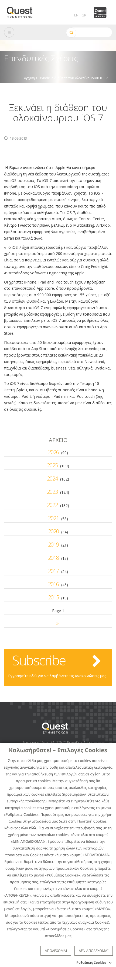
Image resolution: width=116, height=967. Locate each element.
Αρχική (29, 77)
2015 (53, 597)
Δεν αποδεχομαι (93, 950)
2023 (52, 491)
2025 (52, 465)
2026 (53, 452)
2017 (53, 571)
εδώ (32, 828)
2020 (53, 531)
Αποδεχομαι (56, 950)
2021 (53, 518)
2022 (52, 505)
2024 (52, 478)
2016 (53, 584)
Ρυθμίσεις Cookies (91, 962)
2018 (53, 557)
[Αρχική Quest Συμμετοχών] (23, 10)
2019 (53, 544)
